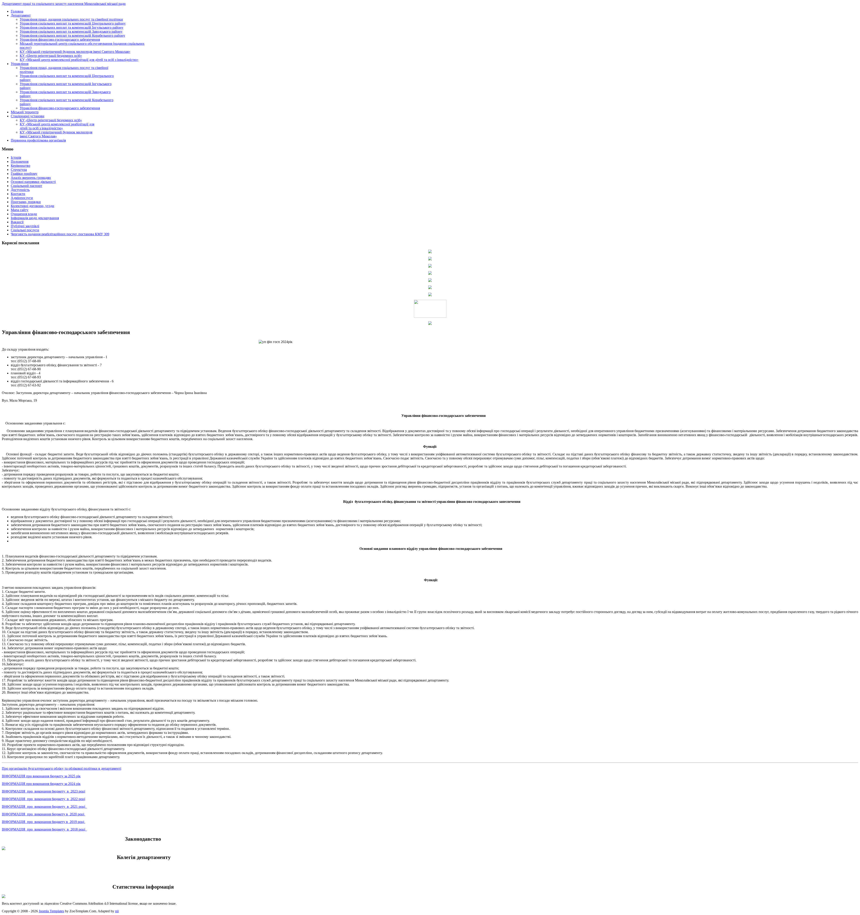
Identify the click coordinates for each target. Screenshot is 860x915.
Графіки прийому (24, 174)
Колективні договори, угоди (32, 206)
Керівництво (20, 165)
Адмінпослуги (22, 198)
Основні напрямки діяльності (33, 182)
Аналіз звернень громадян (31, 178)
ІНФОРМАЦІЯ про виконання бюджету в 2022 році (43, 799)
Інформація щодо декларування (35, 218)
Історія (16, 157)
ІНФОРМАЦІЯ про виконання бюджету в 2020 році (43, 814)
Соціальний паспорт (26, 186)
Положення (19, 161)
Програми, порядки (26, 202)
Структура (19, 169)
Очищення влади (24, 214)
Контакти (18, 194)
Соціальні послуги (25, 230)
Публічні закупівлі (25, 226)
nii (117, 911)
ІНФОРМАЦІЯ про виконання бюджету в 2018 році (44, 829)
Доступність (20, 190)
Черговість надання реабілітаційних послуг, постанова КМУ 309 (60, 234)
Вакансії (17, 222)
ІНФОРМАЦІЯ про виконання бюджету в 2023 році (43, 791)
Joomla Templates (51, 911)
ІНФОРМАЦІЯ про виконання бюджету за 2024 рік (41, 784)
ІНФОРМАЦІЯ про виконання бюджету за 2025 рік (41, 776)
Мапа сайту (19, 210)
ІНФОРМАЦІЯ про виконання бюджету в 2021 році (44, 806)
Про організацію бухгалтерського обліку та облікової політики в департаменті (61, 768)
